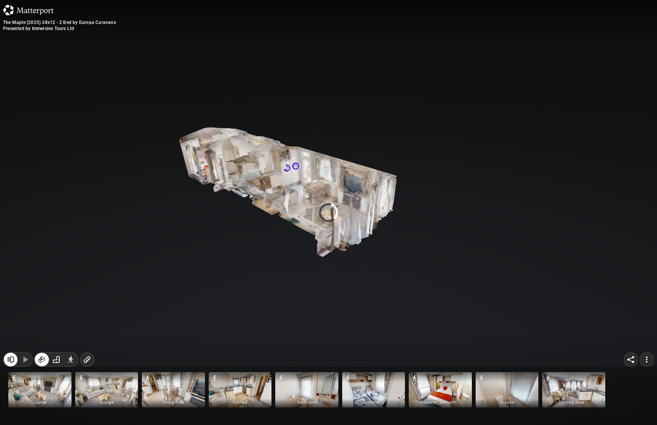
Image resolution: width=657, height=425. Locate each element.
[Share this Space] (631, 359)
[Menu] (647, 359)
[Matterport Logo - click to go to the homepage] (28, 10)
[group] (56, 359)
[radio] (42, 359)
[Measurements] (87, 359)
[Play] (25, 359)
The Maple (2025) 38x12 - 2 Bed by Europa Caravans (59, 22)
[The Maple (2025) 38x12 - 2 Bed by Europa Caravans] (328, 212)
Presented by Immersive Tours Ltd (38, 28)
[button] (40, 389)
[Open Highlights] (10, 359)
